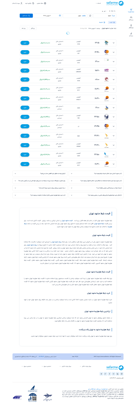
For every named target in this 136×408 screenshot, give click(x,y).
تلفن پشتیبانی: (117, 378)
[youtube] (113, 374)
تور (89, 389)
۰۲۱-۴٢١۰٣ (41, 357)
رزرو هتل (131, 20)
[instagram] (122, 374)
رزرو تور (131, 36)
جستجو (25, 16)
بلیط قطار (131, 28)
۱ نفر (105, 11)
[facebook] (109, 374)
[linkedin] (117, 374)
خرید (24, 43)
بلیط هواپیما (131, 12)
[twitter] (105, 374)
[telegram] (101, 374)
